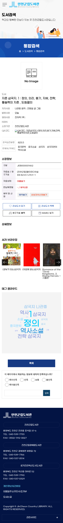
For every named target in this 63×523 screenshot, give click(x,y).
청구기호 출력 (19, 213)
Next (58, 262)
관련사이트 (31, 517)
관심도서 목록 (47, 206)
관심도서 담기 (19, 206)
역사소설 (22, 150)
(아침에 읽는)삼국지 (31, 269)
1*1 (27, 317)
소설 (20, 319)
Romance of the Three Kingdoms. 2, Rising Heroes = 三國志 (51, 273)
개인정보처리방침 (11, 486)
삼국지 (42, 147)
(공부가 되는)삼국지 (12, 269)
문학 (16, 330)
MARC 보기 (48, 213)
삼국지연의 (52, 147)
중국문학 (22, 147)
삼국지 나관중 (35, 307)
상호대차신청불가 (39, 195)
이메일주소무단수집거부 (15, 491)
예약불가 (23, 195)
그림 (47, 330)
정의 (31, 323)
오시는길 (7, 497)
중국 (43, 324)
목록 (31, 363)
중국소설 (32, 147)
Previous (5, 262)
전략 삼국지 (29, 336)
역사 (24, 312)
